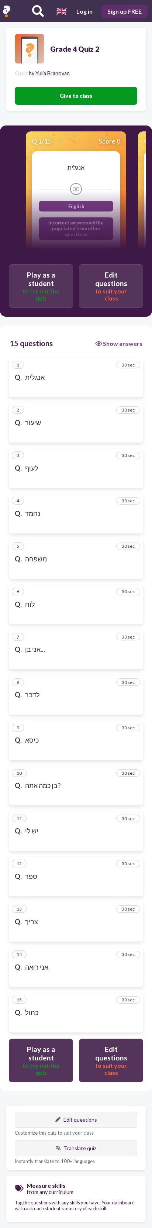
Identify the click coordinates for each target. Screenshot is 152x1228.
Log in (84, 11)
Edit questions (80, 1120)
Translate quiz (80, 1148)
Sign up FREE (124, 11)
